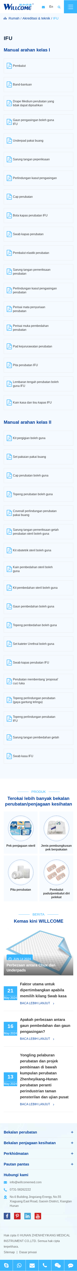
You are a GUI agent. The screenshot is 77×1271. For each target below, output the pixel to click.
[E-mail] (32, 1265)
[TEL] (45, 1265)
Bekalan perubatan (20, 1132)
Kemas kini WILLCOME (38, 921)
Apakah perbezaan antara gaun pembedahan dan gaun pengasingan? (45, 1026)
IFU (55, 18)
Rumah (14, 18)
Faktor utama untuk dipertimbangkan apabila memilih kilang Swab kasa (43, 990)
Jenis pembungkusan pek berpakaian (56, 847)
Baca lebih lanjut (35, 1003)
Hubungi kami (16, 1175)
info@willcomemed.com (25, 1182)
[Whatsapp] (19, 1265)
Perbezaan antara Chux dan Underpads (31, 967)
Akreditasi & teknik (36, 18)
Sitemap (9, 1252)
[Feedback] (70, 1265)
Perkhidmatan (16, 1153)
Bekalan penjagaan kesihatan (30, 1143)
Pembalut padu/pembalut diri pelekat (56, 893)
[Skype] (6, 1265)
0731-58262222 (20, 1189)
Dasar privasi (28, 1252)
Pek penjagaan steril (20, 845)
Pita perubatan (20, 889)
